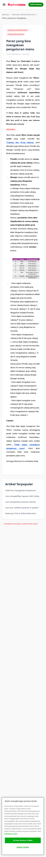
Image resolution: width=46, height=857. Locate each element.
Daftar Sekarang (36, 4)
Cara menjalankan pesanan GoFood (20, 502)
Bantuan (5, 14)
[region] (23, 826)
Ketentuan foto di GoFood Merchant (20, 513)
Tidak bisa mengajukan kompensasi (20, 490)
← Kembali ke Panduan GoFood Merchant (20, 524)
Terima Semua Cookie (23, 840)
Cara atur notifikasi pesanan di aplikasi (22, 507)
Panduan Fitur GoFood (16, 34)
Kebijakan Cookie (10, 833)
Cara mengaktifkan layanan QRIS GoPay (22, 496)
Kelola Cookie (23, 847)
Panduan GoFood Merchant (23, 14)
